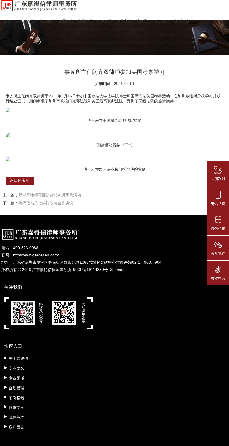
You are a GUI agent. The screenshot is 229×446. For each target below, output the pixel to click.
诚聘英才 (143, 21)
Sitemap (117, 269)
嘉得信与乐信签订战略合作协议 (45, 203)
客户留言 (163, 21)
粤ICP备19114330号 (90, 269)
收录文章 (124, 21)
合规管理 (85, 21)
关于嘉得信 (25, 21)
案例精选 (104, 21)
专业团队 (46, 21)
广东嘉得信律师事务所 (51, 269)
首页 (7, 21)
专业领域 (65, 21)
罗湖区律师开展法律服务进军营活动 (49, 195)
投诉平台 (182, 21)
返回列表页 (19, 180)
